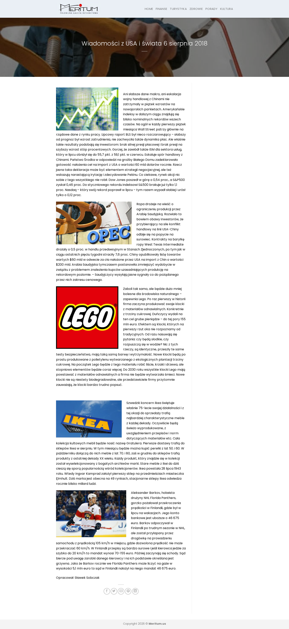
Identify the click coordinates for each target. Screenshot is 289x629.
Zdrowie (196, 9)
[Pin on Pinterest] (128, 591)
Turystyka (178, 9)
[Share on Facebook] (107, 591)
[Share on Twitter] (114, 591)
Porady (211, 9)
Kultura (226, 9)
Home (149, 9)
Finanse (161, 9)
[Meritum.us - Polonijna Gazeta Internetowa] (78, 8)
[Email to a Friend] (121, 591)
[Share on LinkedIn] (135, 591)
